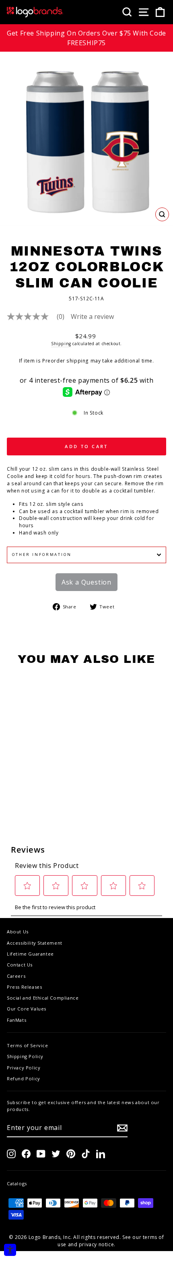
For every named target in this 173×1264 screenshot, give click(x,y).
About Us (18, 932)
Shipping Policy (25, 1056)
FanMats (16, 1020)
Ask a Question (86, 582)
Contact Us (20, 965)
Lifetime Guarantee (30, 954)
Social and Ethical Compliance (42, 998)
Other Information (42, 554)
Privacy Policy (23, 1068)
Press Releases (24, 987)
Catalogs (17, 1183)
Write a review (92, 316)
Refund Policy (23, 1078)
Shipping (61, 343)
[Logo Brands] (35, 12)
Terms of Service (27, 1045)
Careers (16, 976)
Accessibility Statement (34, 943)
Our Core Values (26, 1009)
